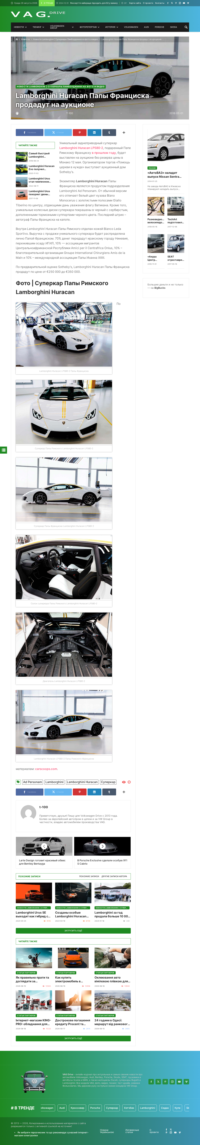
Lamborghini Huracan (82, 782)
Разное (152, 168)
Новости (25, 39)
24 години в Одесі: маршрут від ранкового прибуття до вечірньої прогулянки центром (112, 1022)
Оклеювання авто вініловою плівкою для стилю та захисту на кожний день (111, 979)
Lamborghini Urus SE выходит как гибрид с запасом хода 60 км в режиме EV (32, 914)
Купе (152, 1107)
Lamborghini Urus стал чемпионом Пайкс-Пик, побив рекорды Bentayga (40, 180)
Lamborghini (54, 782)
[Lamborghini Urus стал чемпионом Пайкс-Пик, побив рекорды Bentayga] (22, 182)
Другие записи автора (114, 876)
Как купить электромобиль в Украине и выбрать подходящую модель (71, 979)
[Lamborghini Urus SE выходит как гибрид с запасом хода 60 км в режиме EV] (34, 893)
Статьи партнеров (26, 973)
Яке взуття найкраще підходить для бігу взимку (88, 3)
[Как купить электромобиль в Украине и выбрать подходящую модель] (73, 958)
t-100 (43, 807)
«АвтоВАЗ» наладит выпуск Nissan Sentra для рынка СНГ (163, 175)
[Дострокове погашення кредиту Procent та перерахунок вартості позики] (73, 1000)
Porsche (70, 1107)
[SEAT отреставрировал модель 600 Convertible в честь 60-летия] (176, 243)
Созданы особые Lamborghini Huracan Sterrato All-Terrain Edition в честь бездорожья (70, 914)
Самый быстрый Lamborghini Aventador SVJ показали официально (39, 155)
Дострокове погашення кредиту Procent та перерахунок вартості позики (72, 1022)
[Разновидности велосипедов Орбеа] (156, 206)
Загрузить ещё (73, 930)
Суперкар (108, 782)
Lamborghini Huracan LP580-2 (81, 148)
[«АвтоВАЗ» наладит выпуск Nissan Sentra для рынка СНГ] (166, 146)
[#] (168, 3)
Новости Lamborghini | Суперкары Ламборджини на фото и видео (65, 39)
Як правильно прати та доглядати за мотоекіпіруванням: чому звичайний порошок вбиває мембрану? (32, 979)
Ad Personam (32, 782)
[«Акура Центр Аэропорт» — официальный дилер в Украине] (156, 243)
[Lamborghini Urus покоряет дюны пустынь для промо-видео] (22, 195)
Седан (139, 1107)
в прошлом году (104, 153)
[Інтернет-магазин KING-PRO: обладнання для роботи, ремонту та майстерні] (34, 1000)
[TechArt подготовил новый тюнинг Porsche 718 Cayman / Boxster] (176, 206)
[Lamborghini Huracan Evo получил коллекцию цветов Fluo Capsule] (22, 170)
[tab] (89, 876)
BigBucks (159, 287)
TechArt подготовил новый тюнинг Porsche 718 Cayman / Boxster (175, 221)
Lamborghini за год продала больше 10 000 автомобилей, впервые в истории (113, 914)
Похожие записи (89, 876)
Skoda (164, 1107)
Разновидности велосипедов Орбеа (156, 221)
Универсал (181, 1107)
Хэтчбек (104, 1107)
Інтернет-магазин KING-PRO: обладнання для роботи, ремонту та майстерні (33, 1022)
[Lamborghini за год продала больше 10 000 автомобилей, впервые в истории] (113, 893)
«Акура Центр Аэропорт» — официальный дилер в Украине (156, 258)
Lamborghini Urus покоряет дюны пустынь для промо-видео (41, 193)
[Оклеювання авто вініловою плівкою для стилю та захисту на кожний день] (113, 958)
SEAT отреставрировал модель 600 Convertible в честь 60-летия (176, 258)
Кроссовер (52, 1107)
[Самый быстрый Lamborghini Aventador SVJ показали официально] (22, 157)
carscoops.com (46, 769)
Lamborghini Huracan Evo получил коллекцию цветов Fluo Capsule (42, 168)
